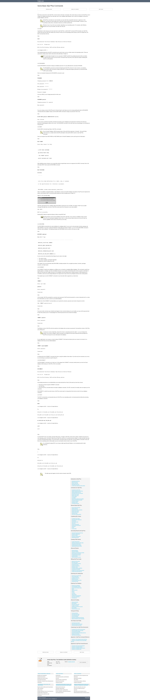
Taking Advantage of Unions (76, 557)
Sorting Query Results (75, 524)
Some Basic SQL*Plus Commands (77, 493)
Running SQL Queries (75, 494)
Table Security (74, 594)
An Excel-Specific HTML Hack (76, 580)
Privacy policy (87, 697)
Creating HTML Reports (75, 541)
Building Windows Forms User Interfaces (45, 691)
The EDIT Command (75, 501)
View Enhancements (60, 692)
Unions (73, 527)
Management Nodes (78, 678)
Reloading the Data (75, 581)
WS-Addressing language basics (80, 691)
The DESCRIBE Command (76, 586)
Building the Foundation (42, 675)
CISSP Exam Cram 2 (59, 673)
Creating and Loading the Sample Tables (78, 485)
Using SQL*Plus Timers (75, 614)
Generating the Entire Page (76, 543)
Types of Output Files (75, 576)
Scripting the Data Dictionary (76, 595)
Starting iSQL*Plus (75, 508)
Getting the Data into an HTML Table (77, 542)
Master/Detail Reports (75, 537)
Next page (101, 9)
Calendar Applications (60, 688)
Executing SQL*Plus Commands (77, 509)
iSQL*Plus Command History (76, 514)
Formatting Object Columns (76, 554)
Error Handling (74, 607)
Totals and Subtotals (75, 551)
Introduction (58, 675)
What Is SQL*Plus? (75, 482)
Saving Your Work (75, 535)
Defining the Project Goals (43, 678)
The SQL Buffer (74, 496)
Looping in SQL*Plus (75, 605)
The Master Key (74, 597)
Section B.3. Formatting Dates (76, 649)
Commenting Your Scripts (76, 569)
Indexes (73, 591)
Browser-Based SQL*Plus (76, 507)
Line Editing (74, 497)
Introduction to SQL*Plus (76, 481)
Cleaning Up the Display (76, 565)
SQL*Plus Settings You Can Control (77, 630)
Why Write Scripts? (75, 562)
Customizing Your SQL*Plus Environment (78, 629)
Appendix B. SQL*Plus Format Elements (78, 645)
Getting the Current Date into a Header (78, 552)
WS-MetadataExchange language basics (81, 692)
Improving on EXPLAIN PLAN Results (78, 617)
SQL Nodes (76, 679)
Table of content (75, 9)
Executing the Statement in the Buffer (78, 498)
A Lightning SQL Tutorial (76, 518)
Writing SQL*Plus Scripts (76, 561)
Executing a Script (75, 502)
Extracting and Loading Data (76, 575)
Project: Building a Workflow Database (63, 691)
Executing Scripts (74, 513)
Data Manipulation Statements (77, 519)
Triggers (73, 592)
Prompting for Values (75, 564)
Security (75, 689)
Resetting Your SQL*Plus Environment (78, 570)
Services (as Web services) (79, 688)
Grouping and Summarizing (76, 525)
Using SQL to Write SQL (76, 596)
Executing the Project (42, 679)
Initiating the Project (41, 676)
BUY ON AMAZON (83, 662)
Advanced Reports (75, 550)
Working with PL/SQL (75, 495)
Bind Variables (74, 603)
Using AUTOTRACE (75, 616)
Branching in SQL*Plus (75, 604)
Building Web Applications (43, 692)
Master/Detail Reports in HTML (77, 546)
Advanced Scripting (75, 602)
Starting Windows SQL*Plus (76, 492)
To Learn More (74, 528)
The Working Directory (75, 503)
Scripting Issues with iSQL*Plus (77, 571)
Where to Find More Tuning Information (78, 618)
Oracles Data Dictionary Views (77, 587)
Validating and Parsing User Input (77, 606)
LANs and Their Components (61, 679)
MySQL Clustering (77, 673)
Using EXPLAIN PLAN (75, 615)
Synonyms (73, 593)
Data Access (40, 689)
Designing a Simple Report (76, 536)
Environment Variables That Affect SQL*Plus (79, 632)
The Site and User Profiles (76, 631)
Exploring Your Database (76, 585)
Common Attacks (59, 682)
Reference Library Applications (62, 689)
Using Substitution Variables (76, 563)
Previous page (49, 9)
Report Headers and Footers (76, 553)
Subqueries (74, 526)
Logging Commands (78, 682)
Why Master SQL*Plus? (75, 484)
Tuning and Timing (75, 613)
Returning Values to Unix (76, 608)
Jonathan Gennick (71, 661)
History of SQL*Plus (75, 483)
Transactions (74, 520)
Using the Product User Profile (77, 625)
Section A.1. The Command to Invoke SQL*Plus (79, 639)
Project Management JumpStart (44, 673)
